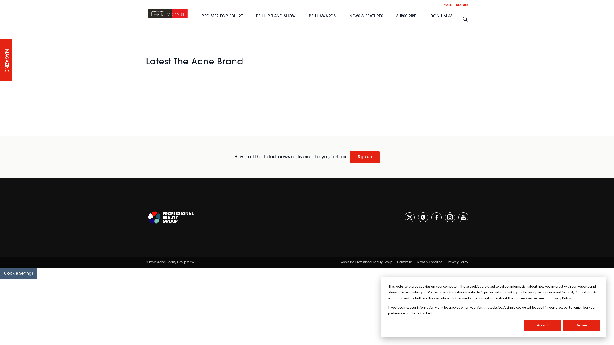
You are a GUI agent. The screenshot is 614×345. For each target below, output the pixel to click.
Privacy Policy (458, 262)
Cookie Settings (18, 274)
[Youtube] (463, 217)
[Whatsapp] (423, 217)
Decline (581, 325)
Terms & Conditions (430, 262)
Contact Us (404, 262)
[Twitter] (409, 217)
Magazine (6, 60)
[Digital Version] (4, 29)
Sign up (365, 157)
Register (462, 5)
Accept (542, 325)
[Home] (168, 13)
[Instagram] (450, 217)
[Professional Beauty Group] (171, 217)
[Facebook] (436, 217)
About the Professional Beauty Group (366, 262)
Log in (447, 5)
